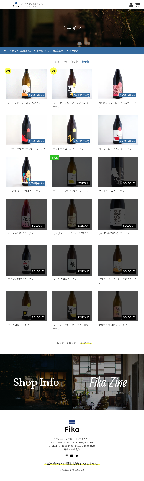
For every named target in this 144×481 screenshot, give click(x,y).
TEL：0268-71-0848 (61, 442)
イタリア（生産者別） (21, 50)
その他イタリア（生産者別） (50, 50)
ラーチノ (73, 50)
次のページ (86, 343)
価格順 (74, 61)
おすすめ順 (61, 61)
